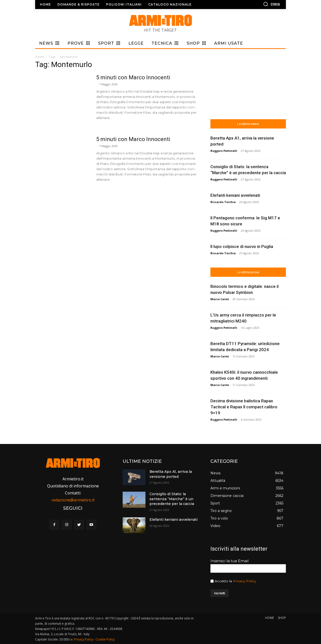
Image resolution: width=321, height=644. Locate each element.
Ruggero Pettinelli (223, 151)
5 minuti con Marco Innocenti (133, 77)
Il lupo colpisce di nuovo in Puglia (241, 246)
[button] (257, 4)
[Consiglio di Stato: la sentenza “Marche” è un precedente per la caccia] (134, 499)
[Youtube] (91, 525)
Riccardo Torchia (223, 202)
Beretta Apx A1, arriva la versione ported (170, 474)
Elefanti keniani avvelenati (235, 195)
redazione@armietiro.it (73, 500)
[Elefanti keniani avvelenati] (134, 525)
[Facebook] (54, 525)
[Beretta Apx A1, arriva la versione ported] (134, 477)
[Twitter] (79, 525)
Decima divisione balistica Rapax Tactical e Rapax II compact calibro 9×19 (243, 406)
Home (39, 57)
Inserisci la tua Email (229, 560)
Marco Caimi (219, 299)
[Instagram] (66, 525)
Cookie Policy (105, 639)
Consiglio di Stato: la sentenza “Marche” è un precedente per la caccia (171, 499)
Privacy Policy (244, 581)
